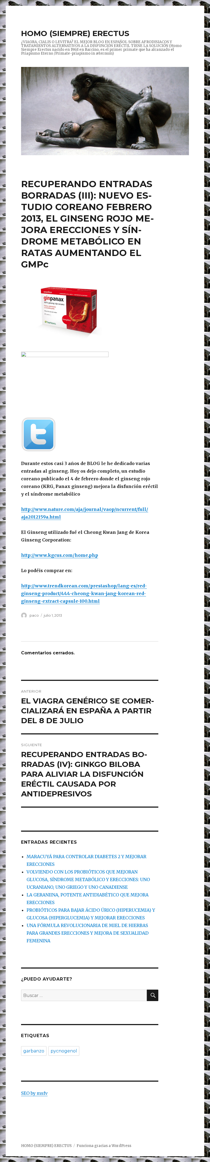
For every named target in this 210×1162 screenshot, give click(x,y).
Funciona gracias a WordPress (104, 1145)
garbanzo (33, 1051)
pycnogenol (64, 1051)
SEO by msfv (34, 1093)
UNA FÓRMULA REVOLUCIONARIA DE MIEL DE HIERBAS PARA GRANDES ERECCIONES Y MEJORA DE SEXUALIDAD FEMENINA (87, 933)
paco (34, 615)
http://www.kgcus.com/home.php (59, 555)
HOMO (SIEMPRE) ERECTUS (75, 33)
